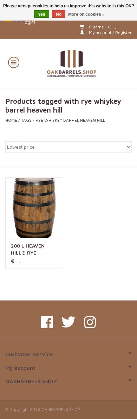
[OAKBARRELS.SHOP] (82, 63)
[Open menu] (13, 62)
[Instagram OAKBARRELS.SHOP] (90, 322)
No (58, 14)
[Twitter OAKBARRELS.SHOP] (68, 322)
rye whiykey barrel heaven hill (70, 120)
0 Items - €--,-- (104, 26)
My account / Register (110, 32)
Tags (26, 120)
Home (11, 120)
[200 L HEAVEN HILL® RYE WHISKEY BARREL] (34, 207)
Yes (41, 14)
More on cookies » (86, 14)
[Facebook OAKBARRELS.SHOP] (47, 322)
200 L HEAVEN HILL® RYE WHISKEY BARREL (32, 249)
